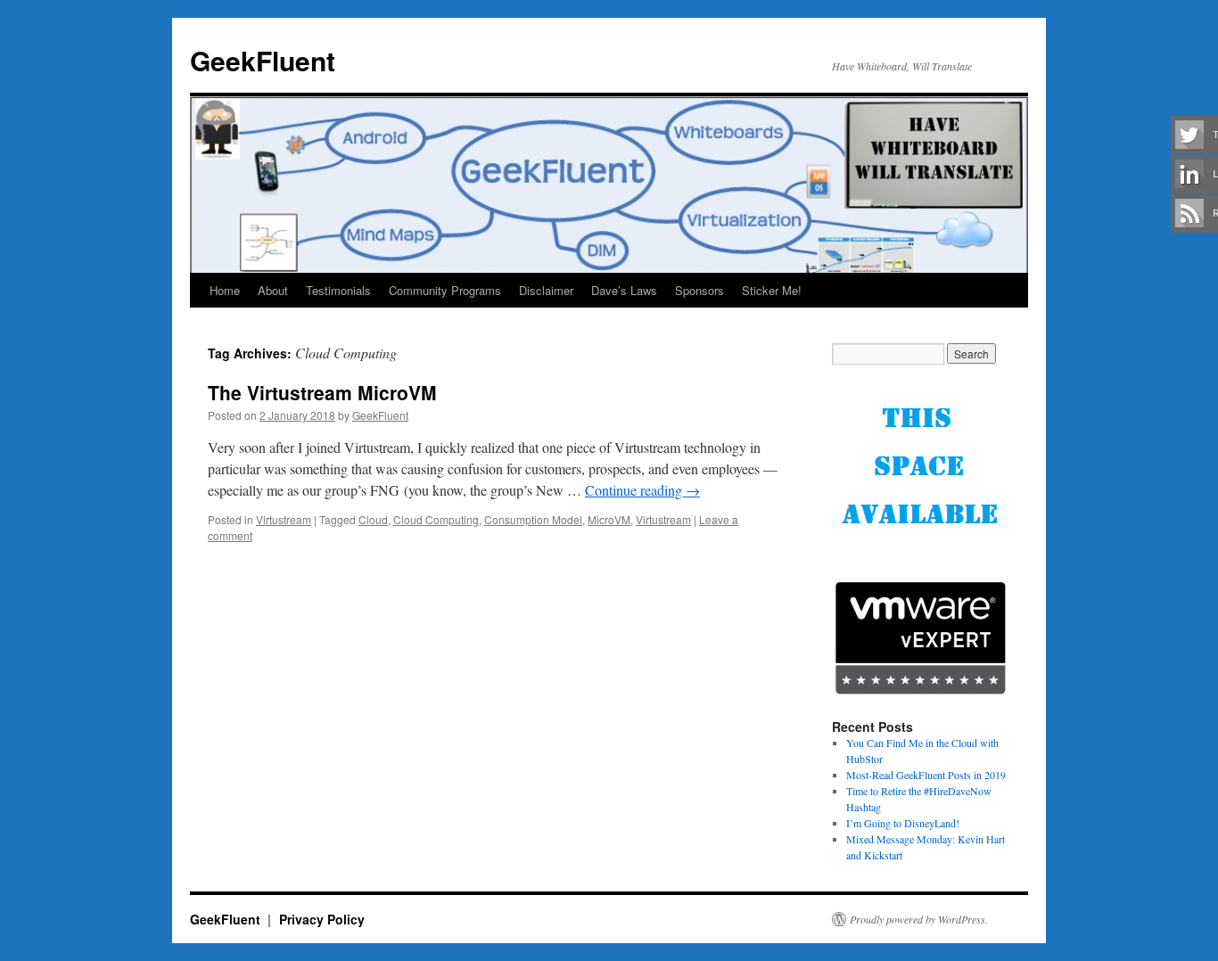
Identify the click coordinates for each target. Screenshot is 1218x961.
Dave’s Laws (624, 290)
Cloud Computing (436, 519)
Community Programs (445, 290)
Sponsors (699, 290)
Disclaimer (546, 290)
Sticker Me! (772, 290)
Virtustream (283, 519)
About (273, 290)
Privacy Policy (322, 919)
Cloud (373, 519)
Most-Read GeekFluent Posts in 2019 (926, 775)
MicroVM (609, 519)
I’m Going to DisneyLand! (902, 823)
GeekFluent (262, 60)
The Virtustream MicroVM (322, 392)
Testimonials (338, 290)
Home (225, 290)
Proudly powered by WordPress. (919, 919)
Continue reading (642, 489)
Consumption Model (533, 519)
